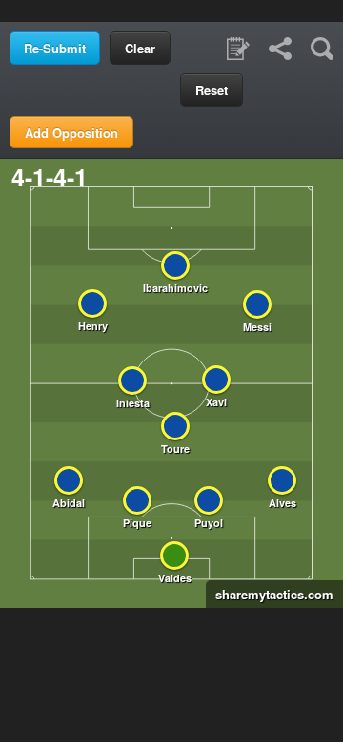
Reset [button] (211, 90)
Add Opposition (71, 133)
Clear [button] (140, 48)
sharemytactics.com (269, 594)
